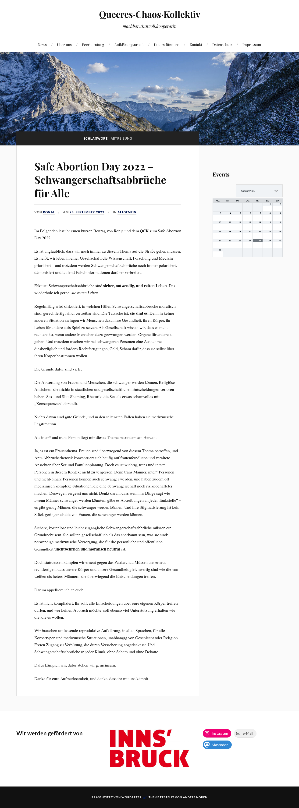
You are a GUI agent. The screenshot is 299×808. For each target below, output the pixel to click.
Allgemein (126, 212)
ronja (49, 212)
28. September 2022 (87, 212)
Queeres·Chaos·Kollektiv (149, 14)
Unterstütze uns (166, 44)
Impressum (251, 44)
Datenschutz (222, 44)
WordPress (131, 797)
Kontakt (196, 44)
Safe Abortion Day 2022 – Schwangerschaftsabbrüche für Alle (100, 179)
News (42, 44)
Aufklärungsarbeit (129, 44)
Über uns (64, 44)
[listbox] (259, 190)
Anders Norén (195, 797)
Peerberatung (93, 44)
